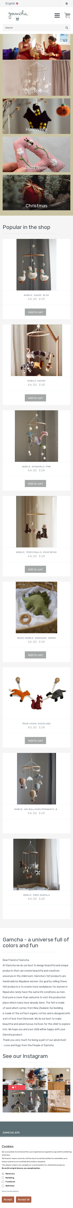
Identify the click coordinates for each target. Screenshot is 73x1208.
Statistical (9, 1186)
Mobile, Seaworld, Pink (36, 467)
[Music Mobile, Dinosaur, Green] (36, 607)
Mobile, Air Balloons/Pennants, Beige (36, 809)
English (10, 3)
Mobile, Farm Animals (36, 895)
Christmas (36, 206)
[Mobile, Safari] (36, 350)
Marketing (9, 1178)
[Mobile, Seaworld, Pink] (36, 436)
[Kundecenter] (66, 3)
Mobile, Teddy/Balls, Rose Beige (36, 552)
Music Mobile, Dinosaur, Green (36, 638)
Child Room (36, 167)
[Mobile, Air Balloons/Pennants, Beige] (36, 778)
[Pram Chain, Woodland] (36, 693)
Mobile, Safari (36, 381)
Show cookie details (10, 1191)
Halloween (36, 129)
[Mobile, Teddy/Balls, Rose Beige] (36, 521)
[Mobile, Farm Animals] (36, 864)
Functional (10, 1182)
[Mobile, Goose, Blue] (36, 264)
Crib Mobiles (36, 91)
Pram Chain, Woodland (37, 724)
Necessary (10, 1174)
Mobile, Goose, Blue (36, 295)
